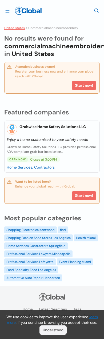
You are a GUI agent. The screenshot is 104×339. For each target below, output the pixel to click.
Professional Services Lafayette (30, 262)
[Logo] (28, 10)
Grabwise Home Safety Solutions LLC (52, 126)
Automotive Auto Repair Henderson (33, 278)
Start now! (84, 195)
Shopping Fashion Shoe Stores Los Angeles (38, 238)
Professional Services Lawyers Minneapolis (38, 254)
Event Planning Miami (75, 262)
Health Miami (86, 238)
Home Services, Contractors (31, 167)
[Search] (96, 10)
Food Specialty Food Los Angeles (31, 270)
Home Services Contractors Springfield (36, 246)
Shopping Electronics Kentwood (30, 230)
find (63, 230)
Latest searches (53, 309)
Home (28, 309)
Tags (77, 309)
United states (14, 28)
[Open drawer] (7, 10)
